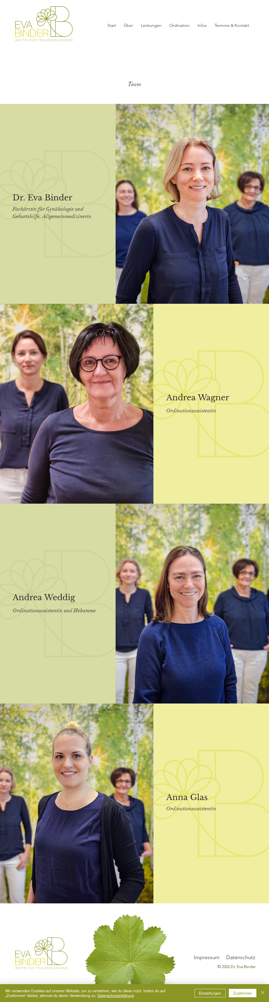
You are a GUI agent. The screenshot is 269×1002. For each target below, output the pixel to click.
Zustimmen (242, 993)
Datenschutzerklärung (115, 995)
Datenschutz (240, 957)
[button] (128, 25)
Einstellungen (210, 993)
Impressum (207, 957)
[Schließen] (263, 993)
